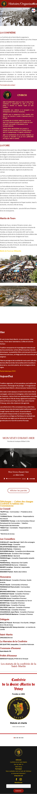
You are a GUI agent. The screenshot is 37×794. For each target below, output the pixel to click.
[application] (18, 479)
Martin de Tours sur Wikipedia (10, 251)
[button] (14, 737)
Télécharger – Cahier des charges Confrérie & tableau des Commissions (16, 503)
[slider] (31, 479)
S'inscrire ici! (18, 776)
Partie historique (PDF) (8, 371)
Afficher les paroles (18, 490)
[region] (18, 16)
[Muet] (28, 479)
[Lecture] (4, 478)
